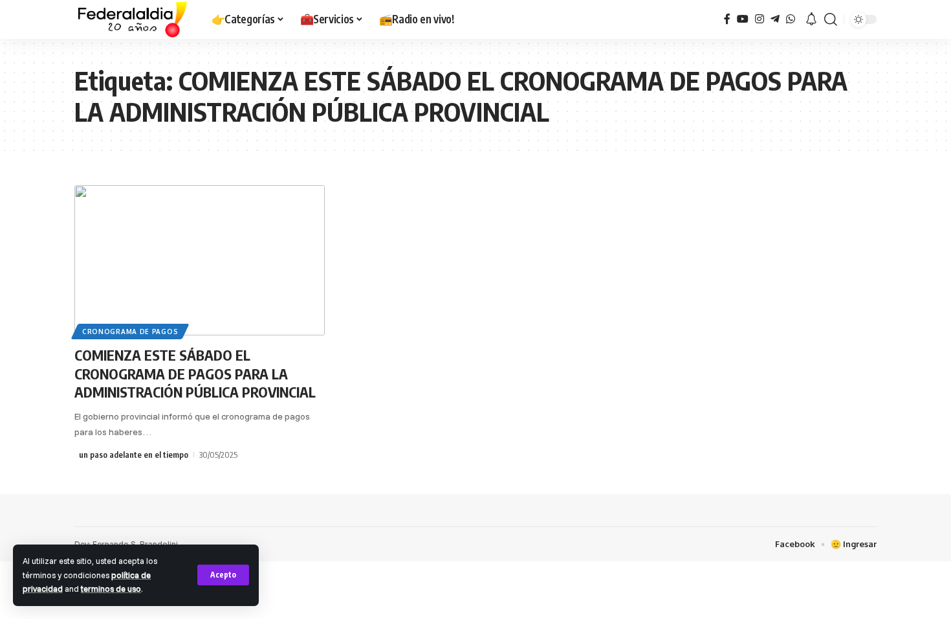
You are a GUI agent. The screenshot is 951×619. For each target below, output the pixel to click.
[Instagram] (759, 19)
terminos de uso (111, 588)
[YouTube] (743, 19)
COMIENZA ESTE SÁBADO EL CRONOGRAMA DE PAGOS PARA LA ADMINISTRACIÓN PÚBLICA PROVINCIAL (195, 373)
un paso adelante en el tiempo (133, 454)
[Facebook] (727, 19)
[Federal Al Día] (132, 19)
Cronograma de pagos (130, 331)
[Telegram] (775, 19)
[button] (223, 575)
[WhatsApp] (790, 19)
